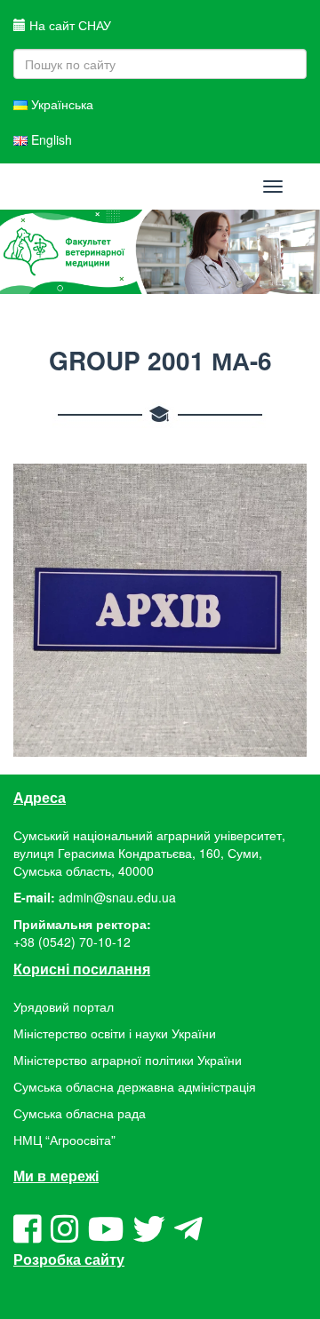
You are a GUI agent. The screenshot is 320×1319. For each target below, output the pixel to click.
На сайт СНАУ (68, 25)
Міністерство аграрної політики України (127, 1060)
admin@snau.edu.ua (117, 897)
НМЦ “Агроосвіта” (64, 1139)
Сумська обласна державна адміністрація (134, 1086)
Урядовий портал (63, 1006)
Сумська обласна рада (79, 1113)
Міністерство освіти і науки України (114, 1033)
